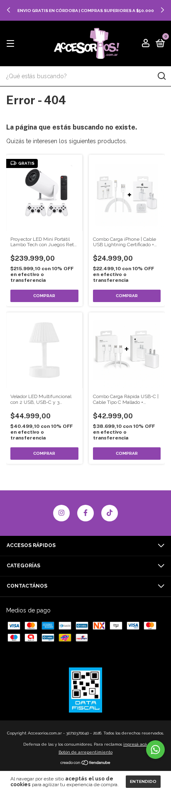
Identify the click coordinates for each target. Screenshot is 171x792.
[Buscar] (161, 76)
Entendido (143, 781)
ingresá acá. (135, 744)
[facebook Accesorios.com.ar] (85, 513)
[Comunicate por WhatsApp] (155, 749)
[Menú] (11, 44)
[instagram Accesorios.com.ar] (61, 513)
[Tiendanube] (86, 763)
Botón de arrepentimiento (85, 752)
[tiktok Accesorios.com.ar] (109, 513)
